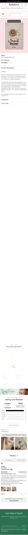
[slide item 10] (20, 384)
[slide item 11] (22, 384)
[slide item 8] (16, 384)
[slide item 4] (9, 384)
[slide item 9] (18, 384)
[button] (14, 68)
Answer (3, 493)
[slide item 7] (14, 384)
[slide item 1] (4, 384)
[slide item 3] (7, 384)
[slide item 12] (23, 384)
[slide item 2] (5, 384)
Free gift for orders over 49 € (14, 1)
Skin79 (3, 55)
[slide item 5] (11, 384)
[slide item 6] (13, 384)
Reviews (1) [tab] (5, 430)
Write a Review (14, 425)
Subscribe (24, 525)
